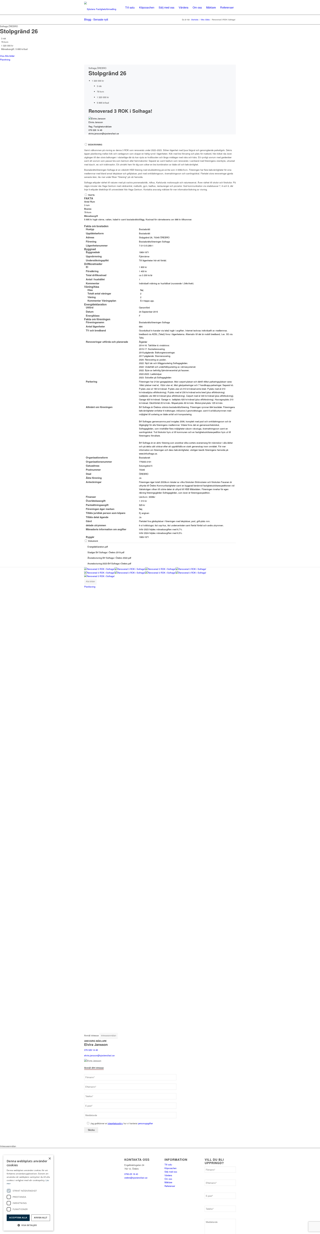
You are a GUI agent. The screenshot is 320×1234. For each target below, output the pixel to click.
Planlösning (89, 586)
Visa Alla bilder (7, 55)
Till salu (168, 1164)
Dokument (93, 541)
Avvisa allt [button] (40, 1217)
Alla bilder (90, 581)
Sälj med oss (170, 1171)
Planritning (5, 59)
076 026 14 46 (95, 130)
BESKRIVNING (95, 144)
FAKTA (91, 195)
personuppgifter (145, 1123)
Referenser (169, 1186)
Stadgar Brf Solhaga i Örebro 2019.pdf (105, 552)
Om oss (168, 1178)
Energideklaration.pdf (97, 546)
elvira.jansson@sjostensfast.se (103, 133)
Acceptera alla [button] (18, 1217)
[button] (28, 1225)
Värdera (168, 1175)
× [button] (49, 1158)
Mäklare (168, 1182)
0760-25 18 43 (131, 1174)
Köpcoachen (170, 1168)
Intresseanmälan (108, 1035)
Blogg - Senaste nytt (96, 19)
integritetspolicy (115, 1123)
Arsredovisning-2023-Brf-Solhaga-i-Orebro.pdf (109, 563)
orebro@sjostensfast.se (135, 1177)
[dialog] (28, 1193)
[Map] (160, 804)
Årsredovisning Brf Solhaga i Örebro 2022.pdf (109, 557)
